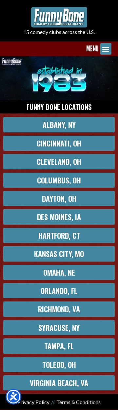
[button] (106, 49)
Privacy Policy (33, 402)
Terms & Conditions (78, 402)
